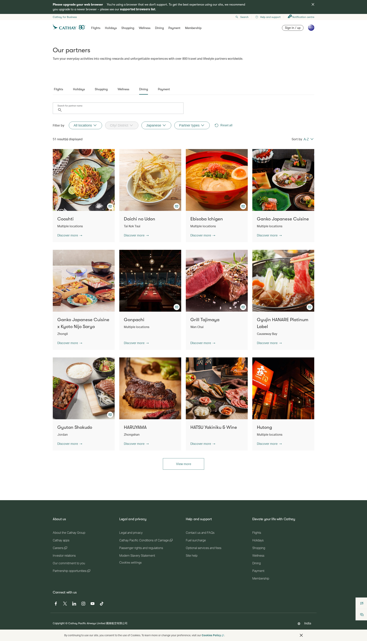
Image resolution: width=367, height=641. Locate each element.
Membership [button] (193, 28)
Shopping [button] (127, 28)
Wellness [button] (144, 28)
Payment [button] (174, 28)
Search (244, 17)
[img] (313, 4)
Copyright (59, 623)
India (307, 623)
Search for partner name (70, 105)
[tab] (58, 89)
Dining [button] (159, 28)
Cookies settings (130, 562)
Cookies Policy (211, 635)
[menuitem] (85, 125)
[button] (69, 235)
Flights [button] (95, 28)
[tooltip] (110, 206)
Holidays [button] (111, 28)
